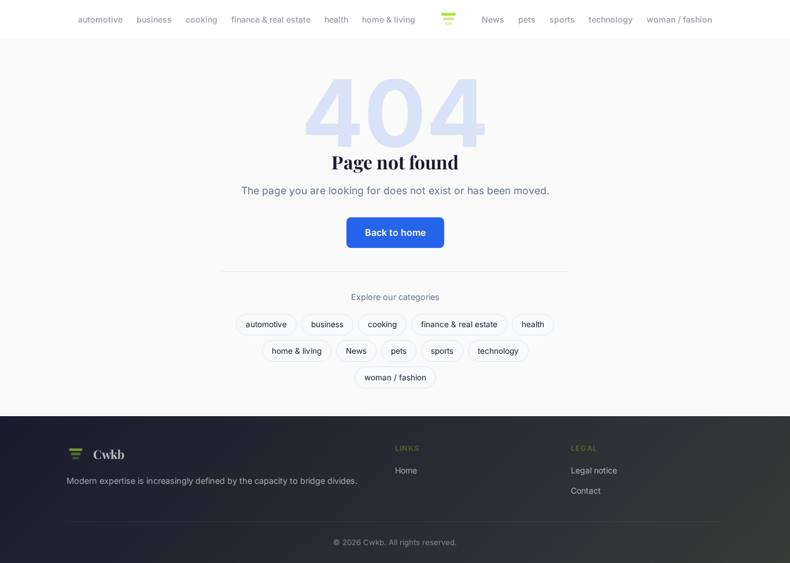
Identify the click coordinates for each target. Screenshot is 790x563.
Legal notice (594, 470)
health (336, 19)
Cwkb (108, 454)
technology (611, 19)
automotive (100, 19)
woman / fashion (679, 19)
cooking (201, 19)
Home (406, 470)
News (493, 19)
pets (527, 19)
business (154, 19)
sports (562, 19)
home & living (388, 19)
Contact (586, 490)
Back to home (395, 232)
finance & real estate (271, 19)
